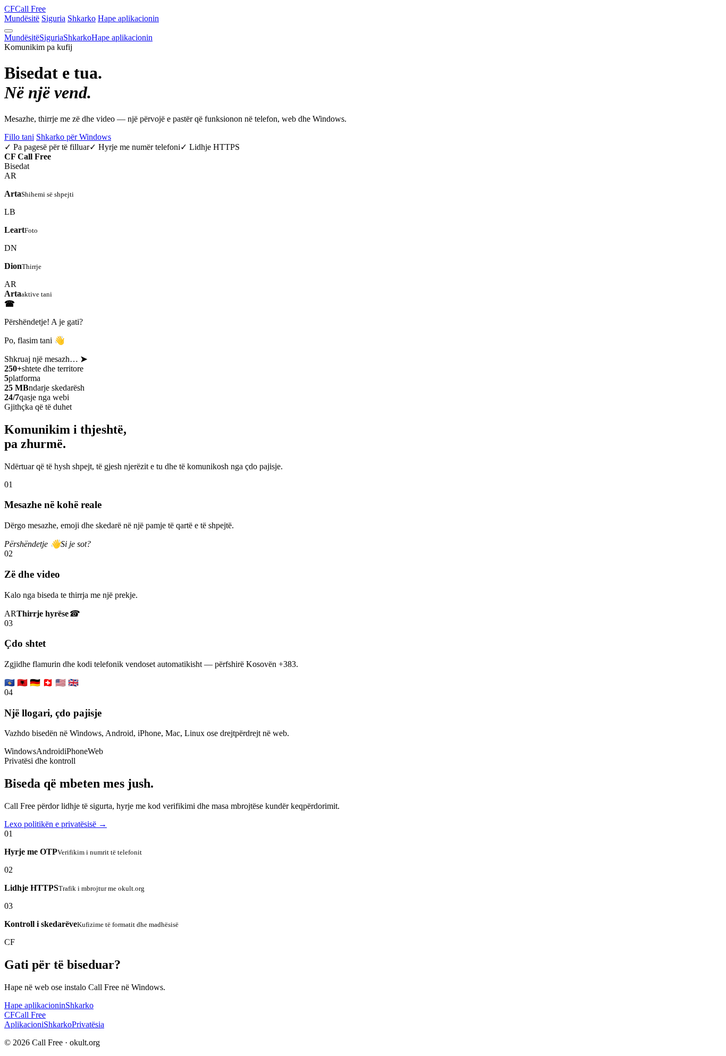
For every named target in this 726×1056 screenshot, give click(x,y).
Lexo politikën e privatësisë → (55, 824)
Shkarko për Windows (73, 136)
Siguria (53, 18)
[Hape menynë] (8, 30)
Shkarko (81, 18)
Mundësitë (21, 18)
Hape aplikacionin (128, 18)
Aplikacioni (24, 1024)
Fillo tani (19, 136)
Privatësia (88, 1024)
